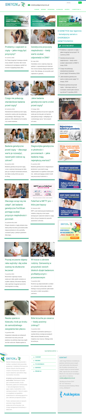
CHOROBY (38, 357)
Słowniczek (59, 9)
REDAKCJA (38, 371)
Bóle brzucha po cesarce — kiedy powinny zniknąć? (42, 322)
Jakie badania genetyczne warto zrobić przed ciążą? (42, 102)
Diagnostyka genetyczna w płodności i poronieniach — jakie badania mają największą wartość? (42, 153)
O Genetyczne (76, 9)
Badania (43, 9)
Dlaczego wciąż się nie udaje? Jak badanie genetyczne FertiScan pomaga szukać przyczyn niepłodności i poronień (16, 210)
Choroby (36, 9)
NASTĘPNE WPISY (51, 351)
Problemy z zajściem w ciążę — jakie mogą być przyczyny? (15, 50)
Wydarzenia (51, 9)
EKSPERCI (38, 367)
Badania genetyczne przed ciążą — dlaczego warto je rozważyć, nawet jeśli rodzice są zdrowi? (16, 153)
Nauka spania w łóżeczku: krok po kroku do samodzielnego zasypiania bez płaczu (16, 323)
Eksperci (67, 9)
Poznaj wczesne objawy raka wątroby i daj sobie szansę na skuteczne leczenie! (16, 265)
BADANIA (37, 360)
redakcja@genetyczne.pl (40, 5)
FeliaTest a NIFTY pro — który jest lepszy (42, 203)
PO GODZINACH (39, 364)
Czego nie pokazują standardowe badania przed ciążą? (15, 102)
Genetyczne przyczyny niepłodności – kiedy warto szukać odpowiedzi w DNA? (41, 52)
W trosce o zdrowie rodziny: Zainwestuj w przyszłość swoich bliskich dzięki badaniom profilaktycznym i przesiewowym (42, 268)
